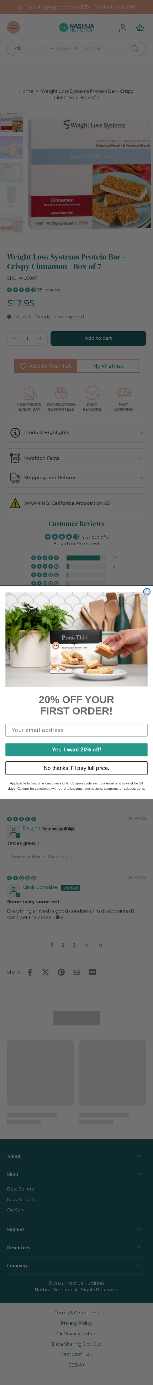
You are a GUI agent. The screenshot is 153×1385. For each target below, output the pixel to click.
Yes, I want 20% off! (76, 749)
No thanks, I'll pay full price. (76, 768)
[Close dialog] (146, 592)
